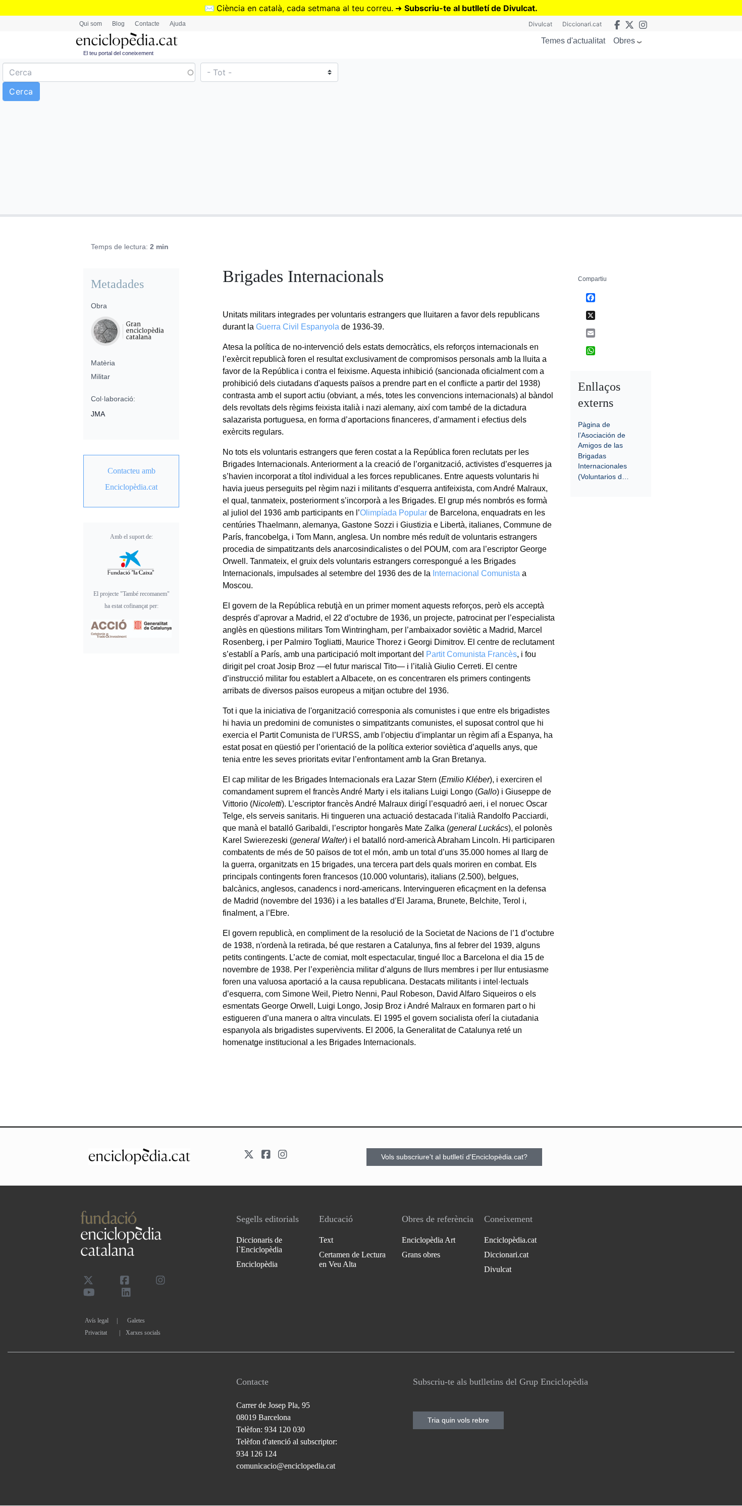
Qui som (90, 23)
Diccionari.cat (582, 24)
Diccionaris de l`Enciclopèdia (259, 1245)
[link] (131, 479)
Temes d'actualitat (573, 40)
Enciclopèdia (257, 1264)
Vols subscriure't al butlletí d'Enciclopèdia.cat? (454, 1157)
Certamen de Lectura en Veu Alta (352, 1259)
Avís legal (97, 1320)
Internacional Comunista (476, 573)
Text (326, 1240)
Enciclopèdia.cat (510, 1240)
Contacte (147, 23)
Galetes (136, 1320)
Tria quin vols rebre (458, 1420)
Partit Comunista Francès (471, 654)
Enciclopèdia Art (428, 1240)
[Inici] (127, 40)
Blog (118, 23)
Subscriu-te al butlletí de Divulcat (469, 8)
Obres (624, 40)
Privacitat (96, 1332)
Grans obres (421, 1254)
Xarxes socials (143, 1332)
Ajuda (178, 23)
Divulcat (540, 24)
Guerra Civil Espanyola (297, 326)
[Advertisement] (555, 136)
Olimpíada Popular (393, 512)
